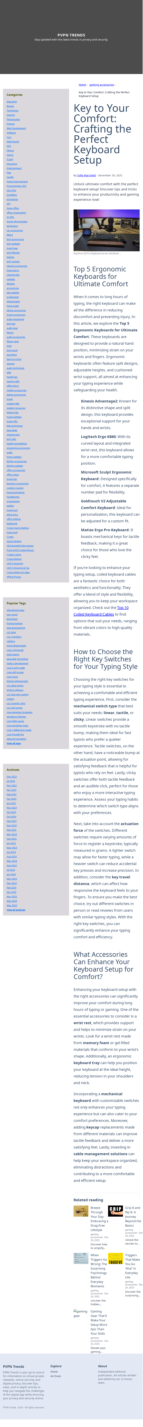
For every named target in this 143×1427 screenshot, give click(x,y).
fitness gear (13, 341)
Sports (10, 155)
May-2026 (12, 901)
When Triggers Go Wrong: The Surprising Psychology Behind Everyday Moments (99, 1270)
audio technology (15, 368)
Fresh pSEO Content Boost (20, 550)
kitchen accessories (17, 461)
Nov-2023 (12, 825)
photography (13, 301)
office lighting (14, 519)
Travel (10, 159)
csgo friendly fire (15, 734)
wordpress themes (16, 716)
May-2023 (12, 847)
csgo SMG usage (15, 721)
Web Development (16, 128)
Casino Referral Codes (18, 572)
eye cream (12, 614)
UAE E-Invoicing (15, 563)
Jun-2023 (11, 852)
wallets (10, 505)
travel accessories (16, 314)
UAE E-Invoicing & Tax (18, 568)
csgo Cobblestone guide (19, 730)
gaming (10, 363)
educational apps (15, 610)
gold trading (13, 654)
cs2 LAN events (14, 707)
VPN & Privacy (14, 576)
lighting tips (13, 412)
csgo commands (15, 650)
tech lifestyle (13, 252)
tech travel (12, 350)
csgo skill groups (15, 672)
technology (12, 199)
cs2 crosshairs (14, 636)
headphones (13, 496)
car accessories (15, 230)
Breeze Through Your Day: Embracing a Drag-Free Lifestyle (99, 1219)
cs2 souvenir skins (16, 703)
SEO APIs (11, 190)
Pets (9, 172)
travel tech (12, 510)
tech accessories (15, 239)
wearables (12, 430)
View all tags (14, 743)
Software (11, 132)
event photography (16, 645)
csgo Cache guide (16, 667)
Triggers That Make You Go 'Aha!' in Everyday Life (132, 1266)
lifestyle (11, 283)
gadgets (11, 279)
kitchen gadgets (15, 465)
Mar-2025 (12, 896)
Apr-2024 (11, 798)
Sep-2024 (12, 838)
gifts (9, 372)
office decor (13, 385)
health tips (12, 377)
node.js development (17, 663)
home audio (13, 306)
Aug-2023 (12, 856)
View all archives (16, 909)
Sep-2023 (12, 821)
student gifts (13, 403)
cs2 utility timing (15, 685)
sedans (10, 699)
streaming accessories (18, 448)
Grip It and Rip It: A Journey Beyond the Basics (133, 1217)
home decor (13, 270)
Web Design (13, 141)
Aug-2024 (12, 865)
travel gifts (12, 421)
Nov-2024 (12, 807)
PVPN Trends (71, 35)
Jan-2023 (11, 803)
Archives (56, 1376)
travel (10, 399)
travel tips (12, 479)
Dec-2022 (12, 785)
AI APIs (10, 217)
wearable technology (17, 659)
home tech (12, 532)
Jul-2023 (11, 870)
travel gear (12, 248)
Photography (13, 119)
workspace (12, 226)
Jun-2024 (11, 843)
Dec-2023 (12, 776)
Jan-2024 (11, 874)
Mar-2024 (12, 878)
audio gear (12, 328)
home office (13, 208)
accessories (13, 288)
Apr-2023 (11, 790)
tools (9, 345)
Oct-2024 (11, 816)
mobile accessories (17, 390)
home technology (16, 492)
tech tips (11, 323)
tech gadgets (13, 243)
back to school (14, 359)
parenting (12, 354)
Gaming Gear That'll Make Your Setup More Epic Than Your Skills (99, 1322)
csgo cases (12, 676)
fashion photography (17, 681)
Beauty (10, 106)
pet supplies (13, 292)
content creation (15, 488)
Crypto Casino (14, 554)
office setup (13, 474)
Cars (9, 137)
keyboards (12, 523)
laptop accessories (16, 394)
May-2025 (12, 905)
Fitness (10, 150)
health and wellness (17, 443)
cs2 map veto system (17, 694)
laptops (10, 257)
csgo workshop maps (17, 725)
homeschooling (14, 623)
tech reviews (13, 261)
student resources (16, 408)
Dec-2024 (12, 883)
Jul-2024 (11, 781)
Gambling (12, 195)
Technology (12, 110)
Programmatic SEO (16, 186)
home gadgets (14, 457)
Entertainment (14, 168)
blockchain (12, 619)
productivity (13, 297)
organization (13, 501)
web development (16, 627)
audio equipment (15, 319)
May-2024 (12, 861)
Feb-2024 (11, 794)
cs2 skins (11, 632)
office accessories (16, 470)
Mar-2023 (12, 834)
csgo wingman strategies (19, 712)
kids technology (15, 425)
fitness (10, 332)
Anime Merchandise (17, 221)
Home (82, 84)
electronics (12, 514)
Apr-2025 (11, 892)
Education (12, 101)
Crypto (10, 536)
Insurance (12, 163)
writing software (15, 690)
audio (9, 452)
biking (10, 234)
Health (10, 177)
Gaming (11, 115)
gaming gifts (13, 381)
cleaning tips (13, 274)
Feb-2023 (11, 830)
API (8, 203)
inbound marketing (16, 739)
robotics (11, 641)
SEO (9, 146)
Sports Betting (14, 541)
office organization (16, 212)
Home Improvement (17, 181)
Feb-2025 (11, 887)
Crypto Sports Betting (18, 528)
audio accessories (16, 337)
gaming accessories (101, 84)
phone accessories (16, 310)
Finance (11, 123)
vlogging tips (13, 434)
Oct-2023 (11, 812)
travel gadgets (14, 417)
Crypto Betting (14, 559)
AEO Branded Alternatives (20, 545)
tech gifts (11, 439)
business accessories (18, 483)
